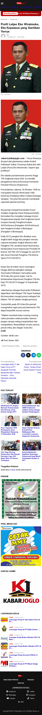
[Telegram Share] (33, 355)
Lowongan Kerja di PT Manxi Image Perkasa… (23, 665)
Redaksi (31, 680)
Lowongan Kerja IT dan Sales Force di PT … (24, 621)
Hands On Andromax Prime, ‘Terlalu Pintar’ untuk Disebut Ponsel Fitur (32, 367)
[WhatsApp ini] (39, 355)
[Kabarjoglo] (20, 3)
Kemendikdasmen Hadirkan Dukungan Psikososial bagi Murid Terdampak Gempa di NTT (31, 456)
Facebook (12, 691)
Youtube (12, 698)
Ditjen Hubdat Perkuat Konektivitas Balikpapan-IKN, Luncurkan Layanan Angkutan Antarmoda (31, 432)
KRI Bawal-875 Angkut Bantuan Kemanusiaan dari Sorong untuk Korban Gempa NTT (10, 408)
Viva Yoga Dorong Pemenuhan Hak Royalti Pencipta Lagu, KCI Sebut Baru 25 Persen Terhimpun (10, 456)
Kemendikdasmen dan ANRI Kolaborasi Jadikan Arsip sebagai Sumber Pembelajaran (31, 408)
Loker (11, 617)
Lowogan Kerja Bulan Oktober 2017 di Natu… (24, 638)
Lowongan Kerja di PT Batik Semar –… (25, 629)
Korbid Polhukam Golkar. (11, 346)
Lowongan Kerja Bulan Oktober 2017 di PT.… (25, 647)
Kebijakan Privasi (11, 680)
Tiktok (32, 698)
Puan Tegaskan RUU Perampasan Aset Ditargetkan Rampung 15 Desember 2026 (9, 431)
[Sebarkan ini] (23, 355)
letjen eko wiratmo (30, 346)
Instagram (32, 695)
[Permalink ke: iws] (3, 36)
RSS (22, 702)
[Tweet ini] (28, 355)
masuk (12, 470)
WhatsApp (12, 695)
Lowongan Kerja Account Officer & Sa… (23, 656)
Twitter (32, 691)
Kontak (21, 683)
